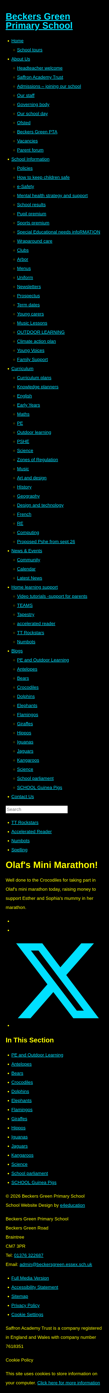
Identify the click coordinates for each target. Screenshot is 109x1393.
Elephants (21, 1100)
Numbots (20, 840)
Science (19, 1164)
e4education (72, 1205)
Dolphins (20, 1091)
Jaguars (19, 1146)
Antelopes (21, 1064)
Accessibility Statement (34, 1287)
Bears (17, 1073)
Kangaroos (22, 1155)
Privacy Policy (25, 1305)
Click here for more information (68, 1382)
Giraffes (19, 1118)
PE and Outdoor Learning (37, 1054)
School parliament (29, 1173)
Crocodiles (22, 1082)
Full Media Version (30, 1278)
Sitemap (19, 1296)
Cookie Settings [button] (27, 1314)
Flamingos (22, 1109)
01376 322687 (28, 1255)
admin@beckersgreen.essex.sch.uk (56, 1264)
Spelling (19, 849)
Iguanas (19, 1136)
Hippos (18, 1127)
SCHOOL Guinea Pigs (33, 1182)
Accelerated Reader (31, 831)
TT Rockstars (24, 822)
